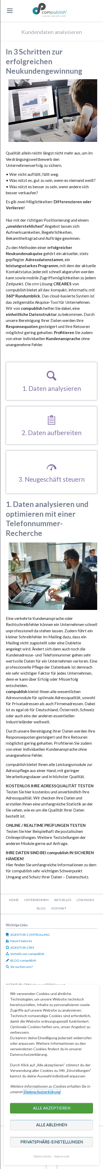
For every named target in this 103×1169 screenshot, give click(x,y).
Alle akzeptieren (51, 1108)
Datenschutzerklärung (42, 1092)
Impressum (61, 1156)
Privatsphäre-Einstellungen (51, 1142)
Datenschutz (42, 1156)
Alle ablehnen (51, 1124)
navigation (10, 11)
